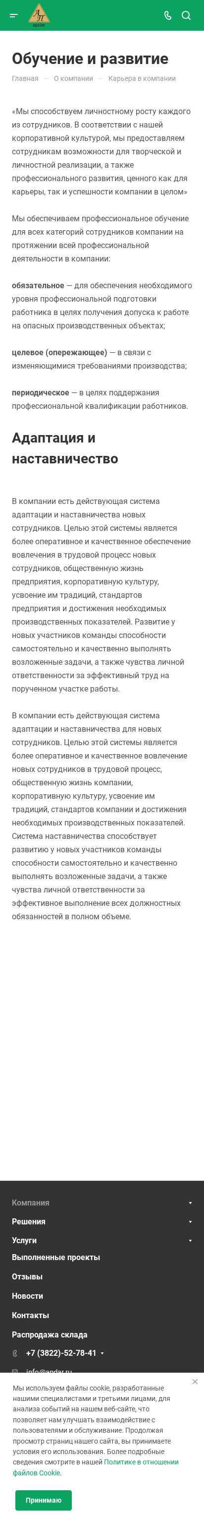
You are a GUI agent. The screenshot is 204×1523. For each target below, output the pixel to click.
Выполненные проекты (56, 1257)
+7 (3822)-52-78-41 (61, 1353)
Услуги (24, 1240)
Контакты (30, 1315)
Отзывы (27, 1276)
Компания (31, 1202)
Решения (29, 1221)
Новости (27, 1296)
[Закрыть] (195, 1382)
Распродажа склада (50, 1334)
